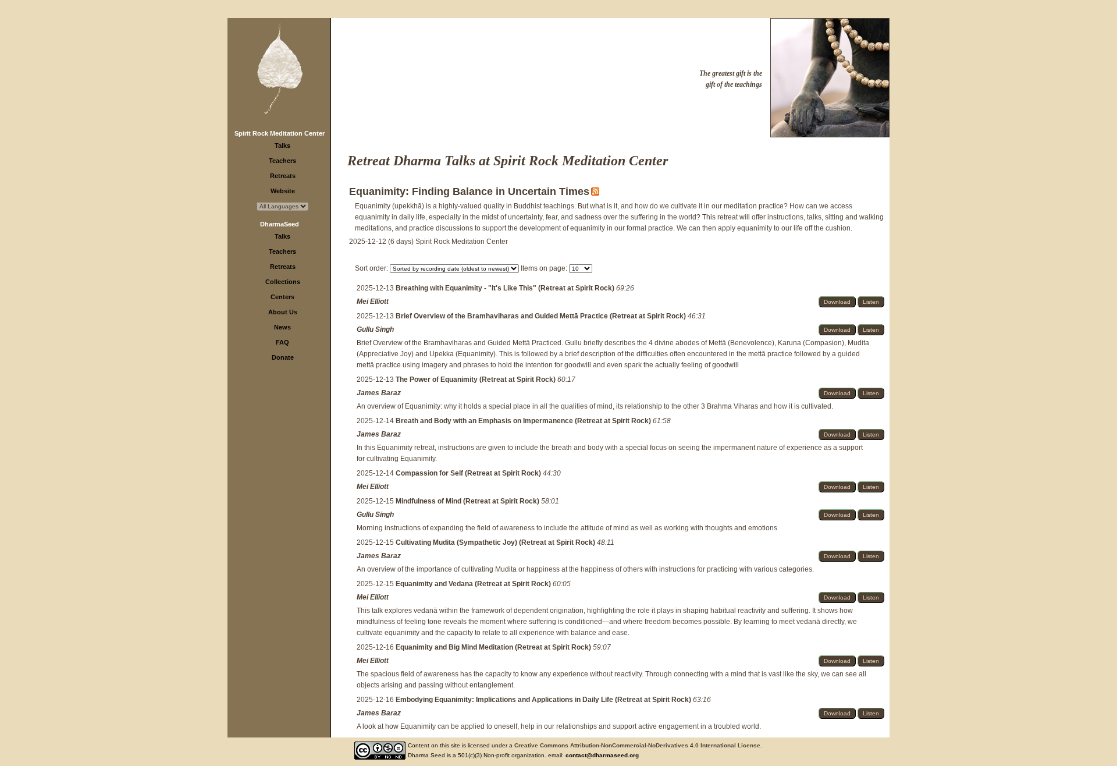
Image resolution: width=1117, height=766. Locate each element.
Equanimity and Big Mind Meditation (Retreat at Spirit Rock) (494, 647)
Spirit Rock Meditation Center (279, 133)
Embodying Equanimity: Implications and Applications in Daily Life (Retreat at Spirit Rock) (544, 700)
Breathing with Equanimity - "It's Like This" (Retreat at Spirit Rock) (506, 288)
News (282, 327)
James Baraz (379, 393)
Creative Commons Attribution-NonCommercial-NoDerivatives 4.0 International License (637, 745)
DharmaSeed (279, 224)
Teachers (282, 160)
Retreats (283, 175)
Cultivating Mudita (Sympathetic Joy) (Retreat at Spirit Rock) (496, 542)
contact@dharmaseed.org (602, 755)
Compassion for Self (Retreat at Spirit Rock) (469, 473)
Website (283, 190)
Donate (283, 357)
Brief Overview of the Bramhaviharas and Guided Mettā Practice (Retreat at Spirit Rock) (542, 316)
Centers (282, 296)
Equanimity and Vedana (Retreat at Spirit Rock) (474, 584)
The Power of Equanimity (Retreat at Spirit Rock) (476, 379)
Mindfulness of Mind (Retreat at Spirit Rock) (468, 501)
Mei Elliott (373, 301)
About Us (282, 311)
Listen (871, 302)
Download (837, 302)
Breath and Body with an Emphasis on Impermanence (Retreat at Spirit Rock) (524, 421)
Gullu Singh (375, 329)
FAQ (282, 342)
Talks (282, 145)
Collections (282, 281)
